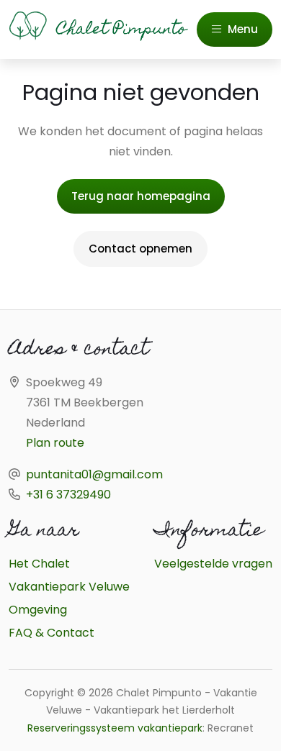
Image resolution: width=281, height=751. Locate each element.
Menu (241, 29)
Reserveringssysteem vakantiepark (114, 728)
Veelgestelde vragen (213, 563)
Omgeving (38, 609)
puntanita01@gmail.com (94, 474)
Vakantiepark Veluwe (69, 586)
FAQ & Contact (51, 632)
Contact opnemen (140, 248)
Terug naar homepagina (140, 196)
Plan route (55, 442)
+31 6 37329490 (68, 494)
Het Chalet (39, 563)
